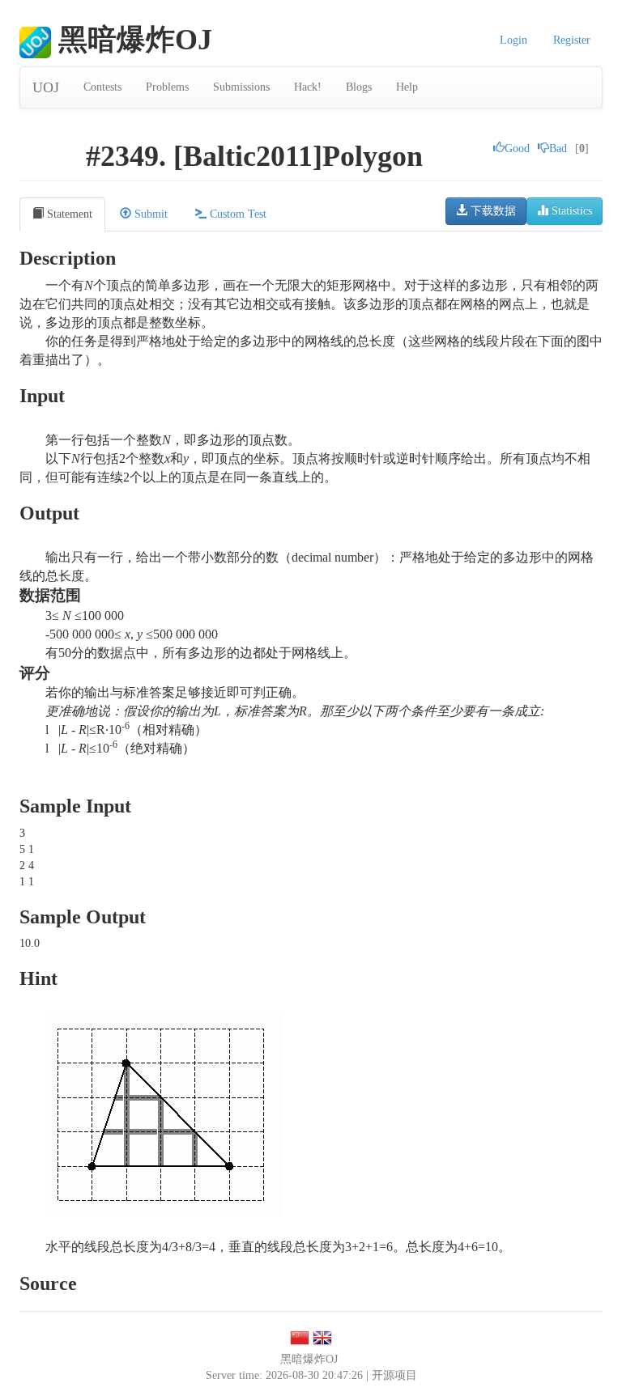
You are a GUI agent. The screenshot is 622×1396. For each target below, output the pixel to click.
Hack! (308, 87)
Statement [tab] (68, 214)
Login (513, 40)
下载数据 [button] (491, 211)
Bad (558, 148)
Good (517, 148)
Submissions (241, 87)
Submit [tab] (149, 214)
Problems (167, 87)
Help (407, 87)
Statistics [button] (570, 211)
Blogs (359, 87)
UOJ (45, 87)
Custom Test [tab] (236, 214)
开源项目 (394, 1375)
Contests (102, 87)
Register (571, 40)
